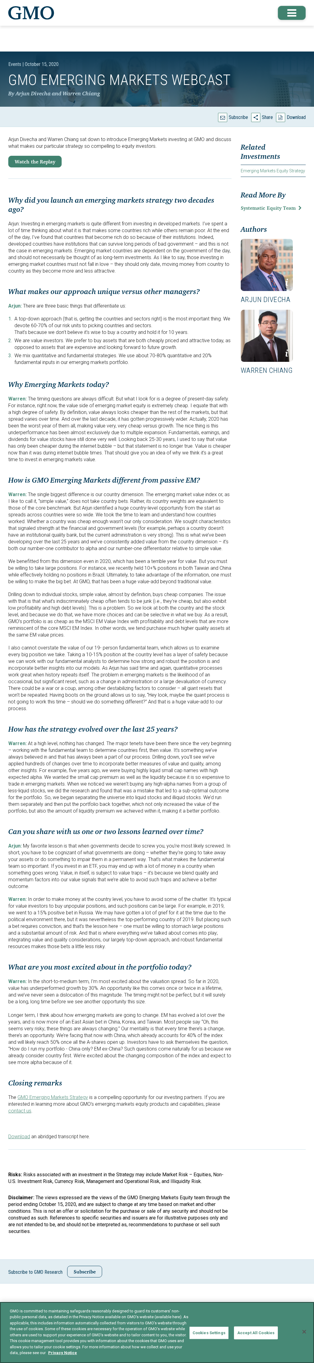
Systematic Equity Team (268, 208)
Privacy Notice (62, 1352)
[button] (292, 13)
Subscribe (238, 117)
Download (296, 117)
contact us (19, 1111)
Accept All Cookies (255, 1332)
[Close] (304, 1331)
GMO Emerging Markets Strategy (52, 1097)
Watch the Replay (35, 162)
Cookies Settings (209, 1332)
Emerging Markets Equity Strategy (273, 170)
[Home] (31, 13)
